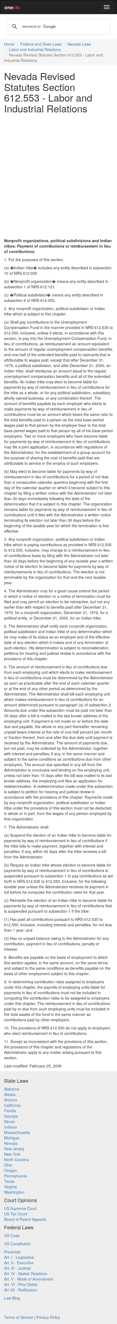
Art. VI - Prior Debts (21, 1284)
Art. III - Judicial (17, 1268)
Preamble (12, 1252)
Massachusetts (17, 1132)
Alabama (11, 1089)
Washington (14, 1192)
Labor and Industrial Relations (35, 49)
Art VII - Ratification (20, 1290)
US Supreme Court (20, 1208)
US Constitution (17, 1243)
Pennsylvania (15, 1175)
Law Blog (12, 1298)
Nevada (10, 1143)
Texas (9, 1181)
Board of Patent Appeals (25, 1219)
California (12, 1105)
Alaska (10, 1094)
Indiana (10, 1127)
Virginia (10, 1186)
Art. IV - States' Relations (25, 1273)
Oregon (10, 1170)
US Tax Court (15, 1213)
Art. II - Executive (18, 1262)
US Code (12, 1235)
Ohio (8, 1165)
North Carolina (16, 1159)
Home (9, 44)
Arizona (10, 1099)
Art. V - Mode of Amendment (28, 1279)
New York (12, 1154)
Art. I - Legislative (19, 1257)
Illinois (9, 1121)
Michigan (12, 1137)
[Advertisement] (58, 175)
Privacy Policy (48, 1317)
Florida (10, 1110)
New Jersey (14, 1148)
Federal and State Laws (40, 44)
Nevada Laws (79, 44)
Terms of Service (18, 1317)
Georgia (11, 1116)
